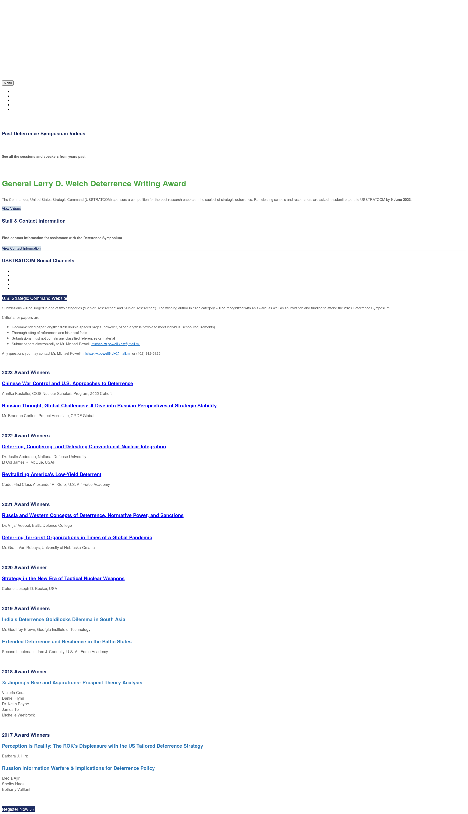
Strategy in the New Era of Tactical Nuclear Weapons (63, 578)
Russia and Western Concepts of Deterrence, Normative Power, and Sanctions (93, 515)
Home (16, 92)
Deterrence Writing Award (35, 109)
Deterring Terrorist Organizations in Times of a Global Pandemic (77, 537)
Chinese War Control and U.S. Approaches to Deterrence (67, 383)
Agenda (18, 96)
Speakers (20, 100)
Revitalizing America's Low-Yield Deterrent (51, 474)
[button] (11, 208)
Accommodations (26, 105)
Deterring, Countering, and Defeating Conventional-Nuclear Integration (84, 446)
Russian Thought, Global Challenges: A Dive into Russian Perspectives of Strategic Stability (109, 405)
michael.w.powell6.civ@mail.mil (115, 343)
